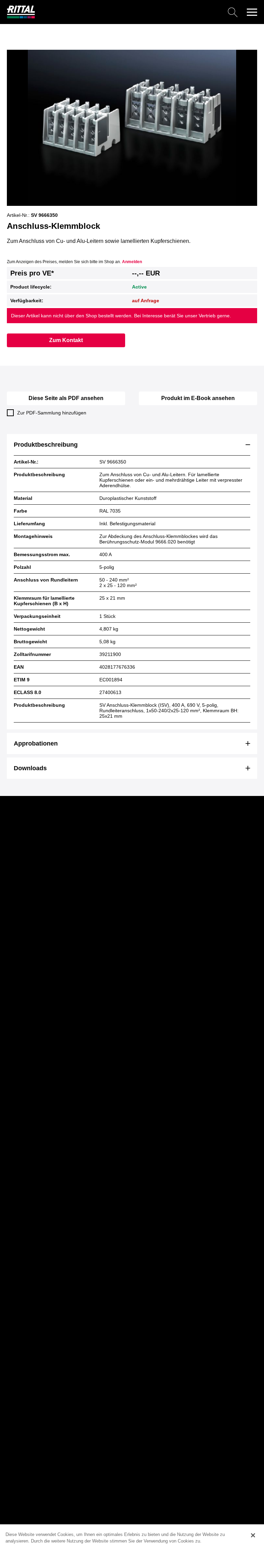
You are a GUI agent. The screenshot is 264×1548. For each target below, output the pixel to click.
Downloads (30, 768)
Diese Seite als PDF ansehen (66, 398)
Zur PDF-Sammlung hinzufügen (51, 412)
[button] (252, 12)
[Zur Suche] (139, 12)
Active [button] (139, 287)
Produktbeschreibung (46, 444)
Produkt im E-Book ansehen (198, 398)
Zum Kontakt (66, 340)
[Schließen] (253, 1535)
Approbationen (36, 743)
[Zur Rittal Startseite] (21, 17)
